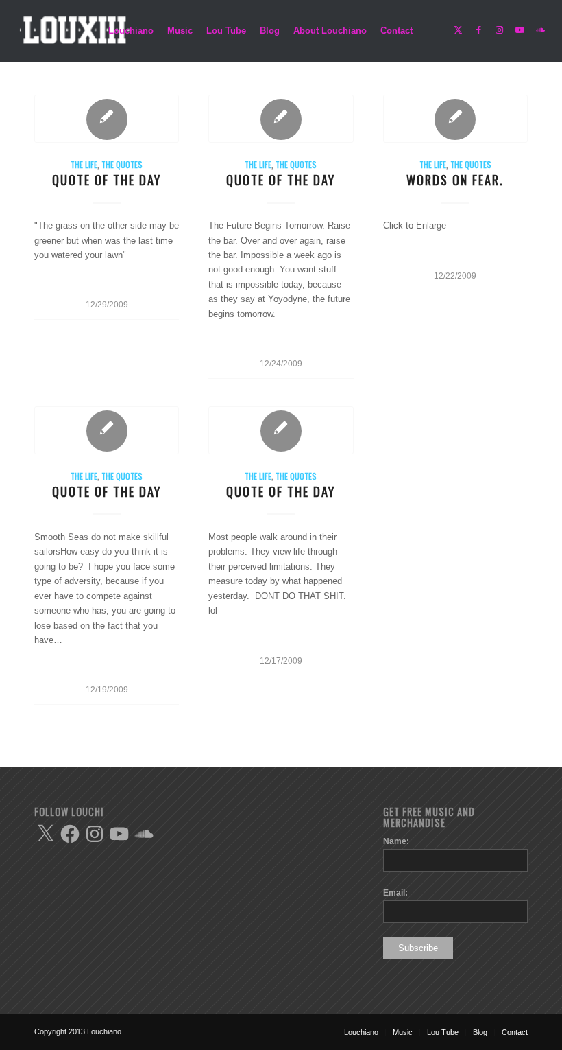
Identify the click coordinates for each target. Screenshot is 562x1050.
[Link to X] (458, 30)
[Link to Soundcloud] (540, 30)
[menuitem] (130, 31)
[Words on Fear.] (455, 119)
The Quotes (122, 164)
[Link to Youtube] (520, 30)
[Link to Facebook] (479, 30)
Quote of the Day (106, 179)
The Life (84, 164)
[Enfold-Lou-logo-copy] (78, 31)
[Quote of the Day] (106, 119)
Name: (396, 841)
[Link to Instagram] (499, 30)
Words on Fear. (455, 179)
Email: (395, 893)
